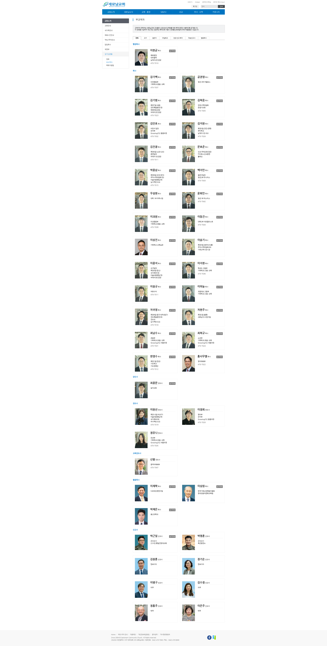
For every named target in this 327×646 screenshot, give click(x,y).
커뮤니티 (216, 12)
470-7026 (202, 136)
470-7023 (154, 115)
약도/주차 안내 (122, 634)
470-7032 (154, 136)
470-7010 (154, 63)
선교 (181, 12)
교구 (145, 38)
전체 (137, 38)
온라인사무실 (206, 2)
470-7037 (154, 87)
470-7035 (154, 446)
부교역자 (109, 62)
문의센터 (155, 634)
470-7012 (154, 369)
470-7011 (154, 160)
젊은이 (154, 38)
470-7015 (154, 185)
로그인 (195, 6)
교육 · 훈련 (146, 12)
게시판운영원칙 (165, 634)
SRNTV (190, 2)
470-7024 (202, 346)
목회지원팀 (110, 65)
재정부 (107, 49)
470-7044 (202, 225)
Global (197, 2)
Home (113, 634)
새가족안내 (108, 30)
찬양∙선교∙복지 (178, 38)
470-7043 (202, 181)
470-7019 (154, 425)
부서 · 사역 (198, 12)
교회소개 (111, 12)
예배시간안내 (109, 35)
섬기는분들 (108, 54)
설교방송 (172, 51)
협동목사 (204, 38)
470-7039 (154, 227)
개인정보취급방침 (143, 634)
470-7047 (154, 467)
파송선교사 (191, 38)
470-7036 (202, 274)
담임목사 (108, 45)
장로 (107, 59)
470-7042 (202, 201)
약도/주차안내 (110, 40)
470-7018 (154, 325)
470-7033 (202, 422)
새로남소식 (128, 12)
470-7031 (154, 346)
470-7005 (202, 111)
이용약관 (133, 634)
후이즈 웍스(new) (219, 2)
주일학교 (165, 38)
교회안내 (108, 26)
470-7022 (202, 364)
